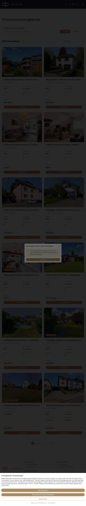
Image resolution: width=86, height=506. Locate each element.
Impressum (51, 503)
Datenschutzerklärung (38, 503)
